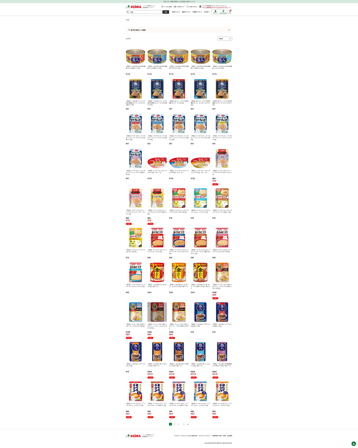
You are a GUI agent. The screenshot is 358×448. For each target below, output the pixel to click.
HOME (127, 20)
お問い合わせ (193, 7)
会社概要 (229, 436)
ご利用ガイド (181, 7)
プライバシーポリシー (205, 436)
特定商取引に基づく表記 (219, 436)
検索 (165, 12)
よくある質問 (168, 7)
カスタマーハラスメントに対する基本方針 (185, 436)
